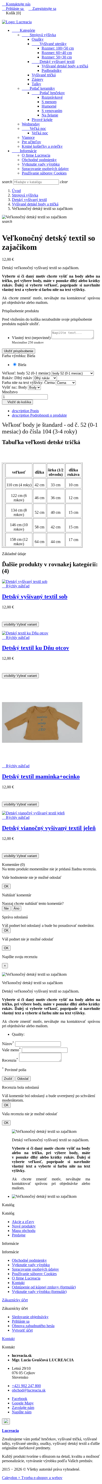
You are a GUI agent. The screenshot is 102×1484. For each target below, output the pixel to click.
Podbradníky (52, 70)
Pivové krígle (42, 119)
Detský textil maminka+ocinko (41, 776)
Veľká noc (34, 128)
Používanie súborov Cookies (44, 173)
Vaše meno (11, 1050)
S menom (49, 102)
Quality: (18, 1034)
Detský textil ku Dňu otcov (35, 648)
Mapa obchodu (23, 1230)
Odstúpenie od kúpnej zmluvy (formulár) (44, 1287)
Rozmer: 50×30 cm (57, 57)
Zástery (37, 79)
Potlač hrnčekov (48, 93)
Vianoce (28, 137)
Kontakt (18, 1283)
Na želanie (50, 115)
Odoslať (23, 1079)
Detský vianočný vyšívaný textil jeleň (49, 828)
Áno (16, 908)
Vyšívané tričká (44, 75)
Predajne (19, 1235)
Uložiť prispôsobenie (18, 351)
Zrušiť (8, 1079)
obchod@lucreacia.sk (29, 1390)
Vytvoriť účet (22, 1330)
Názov (8, 1044)
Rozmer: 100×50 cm (58, 48)
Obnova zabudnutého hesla (33, 1326)
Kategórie (23, 30)
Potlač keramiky (38, 88)
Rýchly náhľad (15, 586)
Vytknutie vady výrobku (41, 164)
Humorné (49, 106)
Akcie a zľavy (23, 1222)
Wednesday (31, 124)
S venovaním (52, 111)
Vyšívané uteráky (49, 44)
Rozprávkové (52, 97)
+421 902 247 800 (26, 1386)
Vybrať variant (20, 624)
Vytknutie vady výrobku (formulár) (39, 1291)
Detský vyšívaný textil (53, 61)
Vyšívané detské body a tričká (65, 66)
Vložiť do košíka (17, 402)
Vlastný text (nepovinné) (31, 338)
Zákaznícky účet (15, 1300)
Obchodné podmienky (39, 160)
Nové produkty (24, 1226)
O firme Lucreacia (36, 155)
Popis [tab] (25, 411)
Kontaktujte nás (16, 4)
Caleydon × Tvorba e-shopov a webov (32, 1478)
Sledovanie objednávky (30, 1317)
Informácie (24, 151)
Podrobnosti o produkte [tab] (39, 415)
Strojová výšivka (39, 35)
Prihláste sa (20, 1321)
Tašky (36, 84)
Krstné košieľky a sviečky (42, 146)
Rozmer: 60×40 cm (57, 53)
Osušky (38, 39)
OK (6, 886)
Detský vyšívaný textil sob (34, 596)
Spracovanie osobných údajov (45, 169)
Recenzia (10, 1060)
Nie (6, 908)
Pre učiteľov (31, 142)
